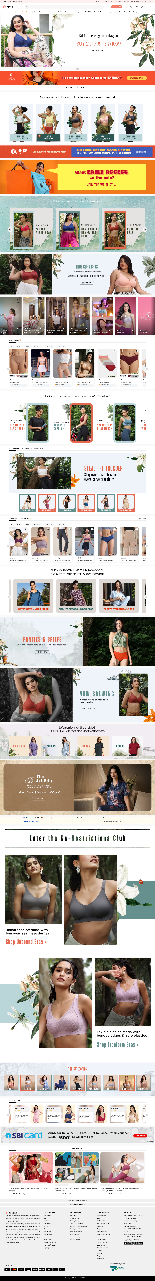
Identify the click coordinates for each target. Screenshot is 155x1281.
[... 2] (59, 746)
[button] (101, 7)
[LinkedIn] (139, 1240)
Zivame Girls (47, 1240)
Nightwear (47, 1221)
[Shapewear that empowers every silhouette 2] (47, 503)
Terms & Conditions (76, 1223)
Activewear (47, 1223)
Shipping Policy (75, 1218)
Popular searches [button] (76, 1204)
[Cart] (136, 7)
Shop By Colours (102, 1232)
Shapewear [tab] (60, 346)
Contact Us (118, 1)
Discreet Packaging (76, 1232)
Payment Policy (75, 1234)
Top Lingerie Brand (49, 1248)
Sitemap (99, 1253)
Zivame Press (101, 1237)
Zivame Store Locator (104, 1234)
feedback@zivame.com (135, 1234)
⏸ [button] (153, 14)
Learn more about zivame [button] (76, 1200)
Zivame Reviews (102, 1245)
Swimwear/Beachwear (51, 1245)
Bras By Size (100, 1226)
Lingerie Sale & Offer (50, 1242)
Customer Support (76, 1237)
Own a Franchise (146, 1)
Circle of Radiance (103, 1248)
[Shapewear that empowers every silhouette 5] (106, 503)
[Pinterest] (132, 1240)
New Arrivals (47, 1215)
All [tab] (11, 346)
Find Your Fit (101, 1221)
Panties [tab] (27, 346)
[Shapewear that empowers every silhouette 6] (126, 503)
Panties (46, 1226)
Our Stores (126, 1)
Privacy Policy (74, 1221)
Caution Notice (75, 1240)
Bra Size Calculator (103, 1223)
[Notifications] (126, 7)
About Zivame (101, 1215)
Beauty (46, 1237)
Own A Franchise (102, 1242)
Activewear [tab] (49, 346)
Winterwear (47, 1232)
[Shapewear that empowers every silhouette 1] (27, 503)
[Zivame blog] (134, 1240)
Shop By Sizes (101, 1229)
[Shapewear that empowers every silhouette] (77, 472)
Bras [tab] (18, 346)
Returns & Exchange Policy (78, 1226)
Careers (99, 1250)
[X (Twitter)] (127, 1240)
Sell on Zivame (135, 1)
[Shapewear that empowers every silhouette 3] (67, 503)
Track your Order (75, 1229)
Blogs (97, 1)
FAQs (98, 1256)
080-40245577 (133, 1229)
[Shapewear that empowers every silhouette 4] (86, 503)
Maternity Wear (48, 1234)
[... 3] (93, 746)
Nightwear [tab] (37, 346)
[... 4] (127, 746)
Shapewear (47, 1229)
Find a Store (100, 1258)
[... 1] (25, 746)
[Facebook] (125, 1240)
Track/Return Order (106, 1)
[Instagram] (129, 1240)
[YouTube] (137, 1240)
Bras (45, 1218)
